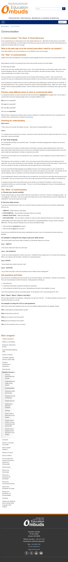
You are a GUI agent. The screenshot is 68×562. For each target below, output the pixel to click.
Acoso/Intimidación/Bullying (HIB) (9, 350)
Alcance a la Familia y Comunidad (8, 443)
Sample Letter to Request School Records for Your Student (9, 431)
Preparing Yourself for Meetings (10, 397)
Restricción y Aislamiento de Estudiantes (6, 476)
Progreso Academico (8, 339)
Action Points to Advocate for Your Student (10, 415)
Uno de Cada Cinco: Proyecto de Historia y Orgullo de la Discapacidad (8, 461)
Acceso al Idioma (7, 455)
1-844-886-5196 (35, 544)
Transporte (5, 498)
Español (61, 22)
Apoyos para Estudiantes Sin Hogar (8, 487)
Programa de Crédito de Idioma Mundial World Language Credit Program (8, 504)
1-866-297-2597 (40, 539)
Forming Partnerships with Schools (10, 376)
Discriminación (6, 369)
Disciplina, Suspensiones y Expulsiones (6, 364)
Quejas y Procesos (7, 354)
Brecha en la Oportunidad (5, 471)
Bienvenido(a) (5, 26)
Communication (9, 388)
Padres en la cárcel (7, 452)
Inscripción (5, 439)
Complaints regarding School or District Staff (8, 358)
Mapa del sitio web (34, 549)
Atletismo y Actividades (8, 342)
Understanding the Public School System (10, 383)
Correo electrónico (34, 546)
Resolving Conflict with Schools (10, 392)
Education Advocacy (8, 372)
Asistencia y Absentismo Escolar (9, 346)
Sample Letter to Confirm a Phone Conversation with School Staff (10, 423)
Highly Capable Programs (6, 448)
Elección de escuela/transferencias (8, 482)
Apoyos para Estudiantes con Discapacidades (6, 493)
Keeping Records (10, 401)
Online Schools (6, 467)
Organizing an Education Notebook (9, 405)
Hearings (7, 410)
